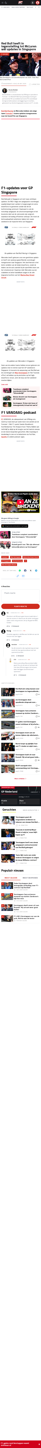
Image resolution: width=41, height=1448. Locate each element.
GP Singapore (6, 561)
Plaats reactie (20, 606)
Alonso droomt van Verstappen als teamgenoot (25, 398)
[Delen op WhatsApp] (20, 570)
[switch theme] (6, 2)
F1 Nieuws (4, 54)
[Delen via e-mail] (23, 576)
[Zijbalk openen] (2, 2)
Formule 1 (9, 113)
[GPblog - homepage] (20, 2)
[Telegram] (36, 570)
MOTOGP (30, 7)
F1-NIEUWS (5, 7)
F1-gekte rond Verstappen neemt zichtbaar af (15, 1444)
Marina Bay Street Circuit (30, 557)
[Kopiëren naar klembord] (18, 576)
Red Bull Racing (7, 111)
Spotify (4, 436)
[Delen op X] (31, 570)
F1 (2, 419)
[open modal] (37, 2)
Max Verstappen (21, 372)
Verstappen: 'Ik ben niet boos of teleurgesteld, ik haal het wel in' (25, 404)
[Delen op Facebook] (25, 570)
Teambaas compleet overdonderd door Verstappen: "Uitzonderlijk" (24, 391)
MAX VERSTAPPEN (18, 7)
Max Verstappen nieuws (9, 565)
